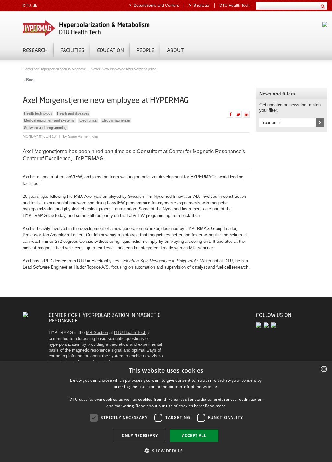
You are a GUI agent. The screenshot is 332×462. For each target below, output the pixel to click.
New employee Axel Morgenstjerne (129, 69)
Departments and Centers (156, 5)
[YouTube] (267, 324)
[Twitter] (260, 324)
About (175, 50)
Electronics (88, 120)
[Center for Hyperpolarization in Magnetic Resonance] (97, 28)
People (145, 50)
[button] (166, 450)
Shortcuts (201, 5)
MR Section (97, 332)
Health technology (38, 113)
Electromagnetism (116, 120)
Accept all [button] (194, 435)
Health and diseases (73, 113)
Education (110, 50)
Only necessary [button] (140, 435)
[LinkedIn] (274, 324)
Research (35, 50)
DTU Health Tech (234, 5)
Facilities (72, 50)
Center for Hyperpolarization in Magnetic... (56, 69)
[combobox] (324, 369)
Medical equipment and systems (49, 120)
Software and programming (45, 128)
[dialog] (166, 411)
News (96, 69)
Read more (215, 406)
